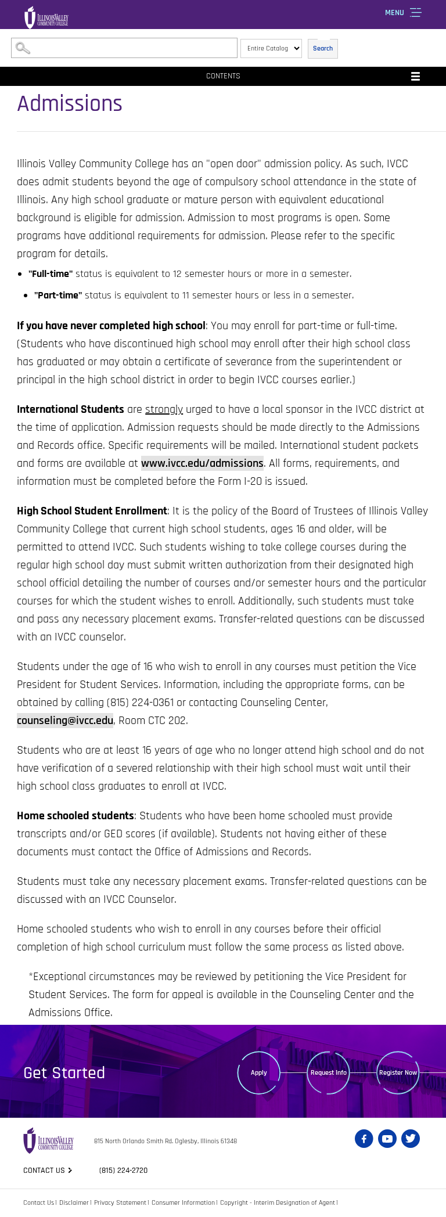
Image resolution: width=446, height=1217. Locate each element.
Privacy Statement (120, 1202)
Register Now (398, 1072)
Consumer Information (183, 1202)
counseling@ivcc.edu (65, 720)
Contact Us (38, 1202)
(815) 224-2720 (123, 1170)
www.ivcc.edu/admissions (202, 463)
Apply (259, 1072)
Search (323, 48)
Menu (394, 13)
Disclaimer (74, 1202)
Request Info (329, 1072)
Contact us (44, 1170)
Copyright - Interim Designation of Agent (277, 1202)
